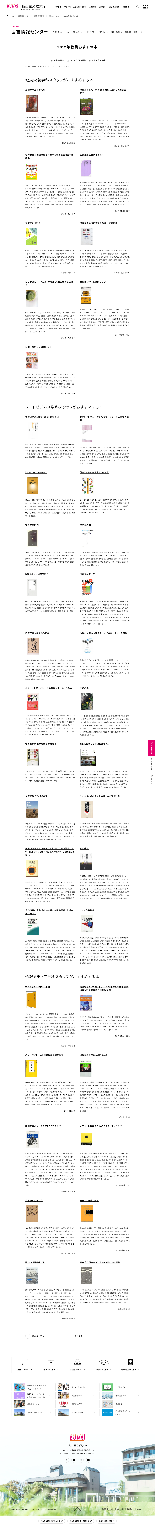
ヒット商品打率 (87, 910)
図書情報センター (24, 16)
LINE (73, 1460)
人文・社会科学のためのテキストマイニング (101, 1126)
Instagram (81, 1460)
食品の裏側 (85, 524)
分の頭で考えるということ (94, 1054)
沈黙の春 (84, 688)
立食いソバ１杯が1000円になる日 (42, 416)
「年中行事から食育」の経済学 (94, 472)
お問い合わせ (115, 1509)
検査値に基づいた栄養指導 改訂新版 (99, 223)
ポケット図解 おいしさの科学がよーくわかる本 (48, 688)
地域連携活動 (152, 765)
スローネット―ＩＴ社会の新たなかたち (44, 1054)
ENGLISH (140, 1509)
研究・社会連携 (114, 7)
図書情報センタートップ (61, 32)
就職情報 (102, 7)
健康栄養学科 (59, 60)
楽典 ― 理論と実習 (89, 1200)
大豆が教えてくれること (36, 796)
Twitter (66, 1460)
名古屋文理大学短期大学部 (50, 1521)
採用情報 (105, 1509)
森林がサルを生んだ (35, 89)
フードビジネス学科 (78, 60)
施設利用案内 (91, 32)
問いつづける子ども (35, 1262)
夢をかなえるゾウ (34, 1200)
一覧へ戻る (77, 1336)
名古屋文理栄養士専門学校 (79, 1521)
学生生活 (126, 7)
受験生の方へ (152, 750)
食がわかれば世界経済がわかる (41, 743)
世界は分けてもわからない (93, 281)
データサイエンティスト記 (37, 986)
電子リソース (103, 32)
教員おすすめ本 (54, 16)
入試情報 (92, 7)
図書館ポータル (78, 32)
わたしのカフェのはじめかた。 (94, 743)
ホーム (12, 16)
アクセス (152, 780)
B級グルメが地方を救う (37, 574)
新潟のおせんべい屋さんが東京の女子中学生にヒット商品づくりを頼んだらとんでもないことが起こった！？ (49, 851)
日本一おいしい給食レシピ (38, 346)
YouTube (88, 1460)
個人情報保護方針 (128, 1509)
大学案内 (58, 7)
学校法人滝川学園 (105, 1521)
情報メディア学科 (98, 60)
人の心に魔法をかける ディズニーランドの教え (103, 632)
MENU (145, 8)
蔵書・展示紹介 (39, 16)
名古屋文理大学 (33, 6)
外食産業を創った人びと (37, 632)
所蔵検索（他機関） (132, 32)
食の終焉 (84, 848)
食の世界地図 (32, 524)
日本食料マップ (87, 574)
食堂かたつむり (32, 223)
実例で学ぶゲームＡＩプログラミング (43, 1126)
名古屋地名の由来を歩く (92, 155)
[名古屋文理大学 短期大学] (30, 9)
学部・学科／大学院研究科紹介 (75, 7)
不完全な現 (85, 1262)
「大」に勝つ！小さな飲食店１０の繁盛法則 (100, 796)
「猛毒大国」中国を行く (36, 472)
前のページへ (38, 1336)
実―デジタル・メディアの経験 (105, 1262)
